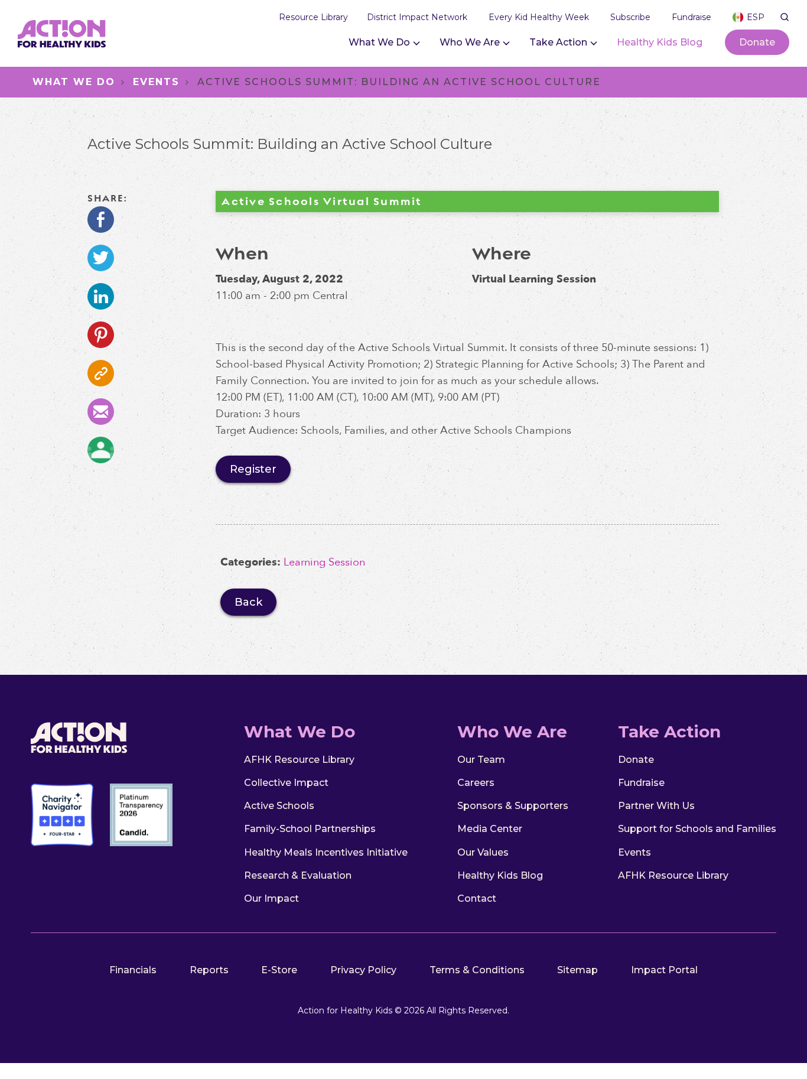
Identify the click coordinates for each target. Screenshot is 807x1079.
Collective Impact (286, 782)
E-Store (279, 970)
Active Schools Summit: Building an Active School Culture (399, 81)
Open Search (784, 17)
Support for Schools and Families (697, 828)
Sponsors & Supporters (512, 805)
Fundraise (641, 782)
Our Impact (271, 898)
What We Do (379, 42)
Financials (133, 970)
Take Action (558, 42)
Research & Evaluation (298, 875)
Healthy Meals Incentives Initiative (326, 852)
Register (260, 472)
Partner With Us (656, 805)
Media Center (489, 828)
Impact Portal (664, 970)
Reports (209, 970)
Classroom (100, 450)
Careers (475, 782)
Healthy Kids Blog (659, 42)
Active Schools (279, 805)
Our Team (481, 759)
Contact (476, 898)
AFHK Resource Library (299, 759)
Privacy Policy (363, 970)
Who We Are (470, 42)
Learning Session (324, 562)
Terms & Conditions (477, 970)
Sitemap (577, 970)
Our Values (483, 852)
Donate (757, 42)
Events (156, 81)
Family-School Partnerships (310, 828)
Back (248, 602)
